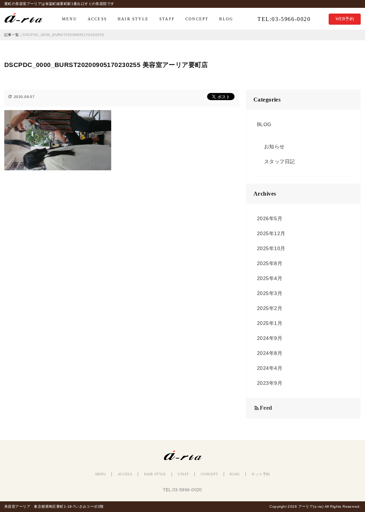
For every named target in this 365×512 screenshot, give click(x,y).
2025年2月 (269, 308)
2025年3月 (269, 293)
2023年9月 (269, 383)
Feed (262, 408)
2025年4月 (269, 278)
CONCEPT (197, 19)
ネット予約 (260, 474)
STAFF (167, 19)
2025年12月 (271, 233)
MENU (69, 19)
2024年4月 (269, 368)
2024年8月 (269, 353)
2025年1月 (269, 323)
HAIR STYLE (133, 19)
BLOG (226, 19)
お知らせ (274, 146)
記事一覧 (11, 35)
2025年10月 (271, 248)
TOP (27, 19)
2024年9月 (269, 338)
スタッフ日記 (279, 161)
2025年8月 (269, 263)
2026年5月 (269, 218)
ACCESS (97, 19)
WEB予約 (344, 18)
